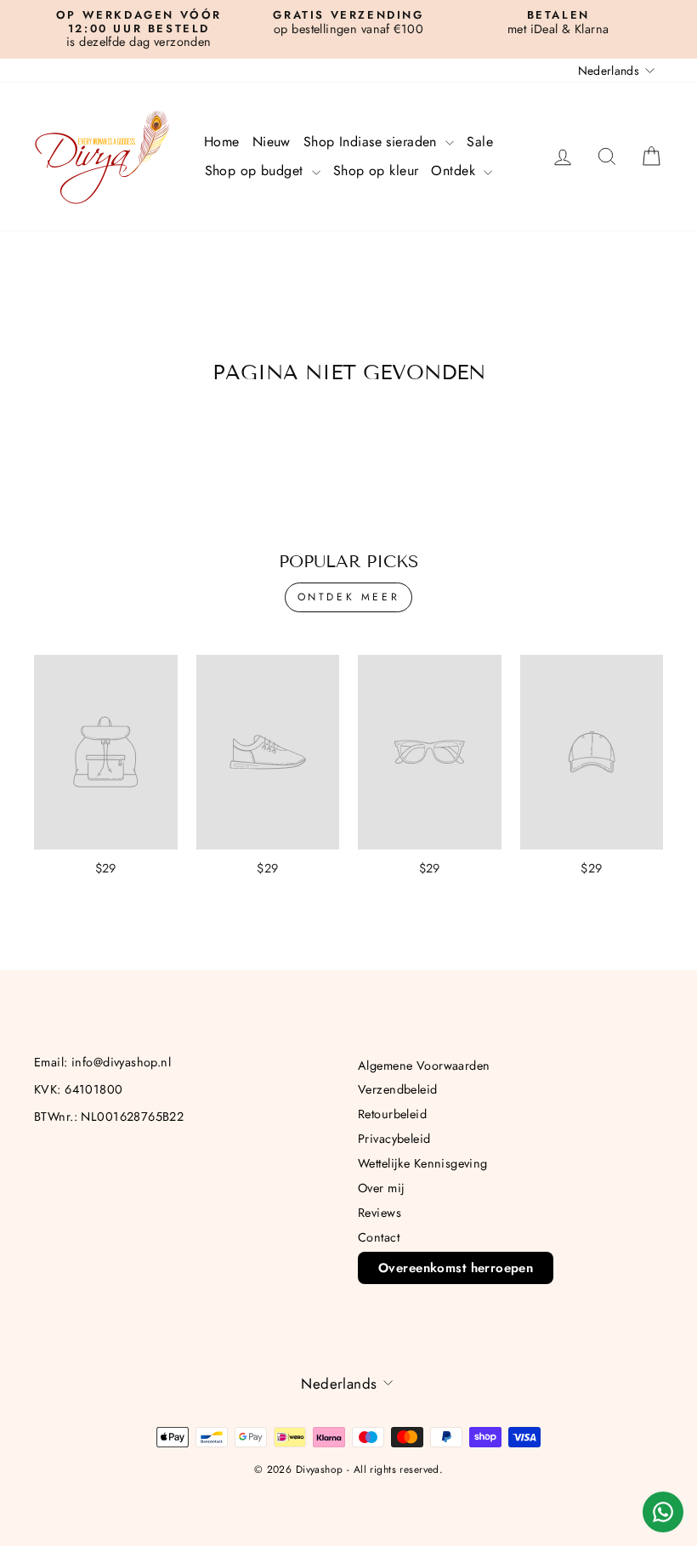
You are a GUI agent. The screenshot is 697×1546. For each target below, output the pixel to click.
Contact (379, 1237)
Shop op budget (256, 170)
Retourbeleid (392, 1114)
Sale (480, 141)
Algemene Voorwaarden (424, 1065)
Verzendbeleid (398, 1089)
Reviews (379, 1212)
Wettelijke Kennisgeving (423, 1163)
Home (222, 141)
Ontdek (455, 170)
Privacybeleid (394, 1138)
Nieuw (271, 141)
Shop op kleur (376, 170)
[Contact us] (663, 1512)
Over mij (381, 1187)
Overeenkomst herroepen (455, 1268)
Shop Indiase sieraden (372, 141)
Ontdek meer (349, 597)
